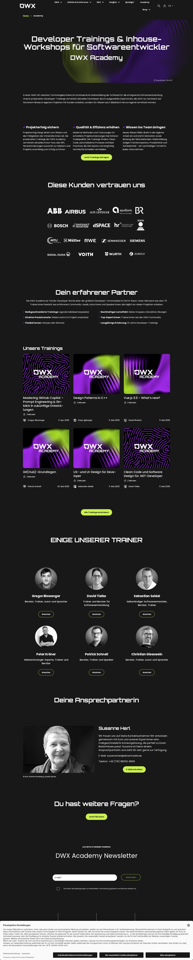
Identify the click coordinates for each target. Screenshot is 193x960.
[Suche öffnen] (159, 6)
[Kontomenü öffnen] (165, 6)
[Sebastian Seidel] (75, 486)
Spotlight (129, 2)
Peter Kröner (46, 654)
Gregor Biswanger (36, 420)
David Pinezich (135, 420)
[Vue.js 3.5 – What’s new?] (147, 374)
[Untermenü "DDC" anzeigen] (103, 2)
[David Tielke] (125, 486)
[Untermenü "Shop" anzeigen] (149, 10)
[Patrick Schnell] (24, 486)
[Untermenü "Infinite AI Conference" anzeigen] (90, 2)
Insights (113, 2)
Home (26, 15)
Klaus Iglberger (85, 420)
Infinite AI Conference (77, 2)
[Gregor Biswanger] (24, 420)
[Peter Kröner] (46, 639)
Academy (144, 2)
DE (170, 5)
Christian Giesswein (146, 654)
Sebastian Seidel (85, 486)
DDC (99, 2)
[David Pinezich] (125, 420)
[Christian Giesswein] (147, 639)
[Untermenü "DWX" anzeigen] (61, 2)
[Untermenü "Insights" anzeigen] (119, 2)
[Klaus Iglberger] (75, 420)
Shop (144, 10)
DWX (56, 2)
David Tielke (134, 486)
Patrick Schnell (34, 486)
